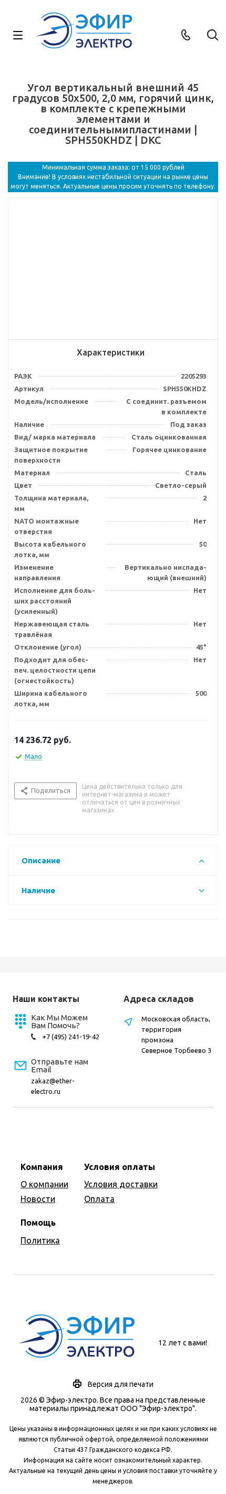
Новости (37, 1199)
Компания (41, 1167)
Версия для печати (120, 1384)
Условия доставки (121, 1184)
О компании (44, 1184)
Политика (40, 1240)
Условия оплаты (119, 1167)
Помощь (38, 1222)
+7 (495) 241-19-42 (70, 1036)
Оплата (99, 1199)
